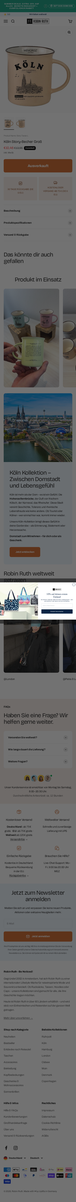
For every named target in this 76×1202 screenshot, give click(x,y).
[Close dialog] (73, 584)
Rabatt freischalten (57, 611)
